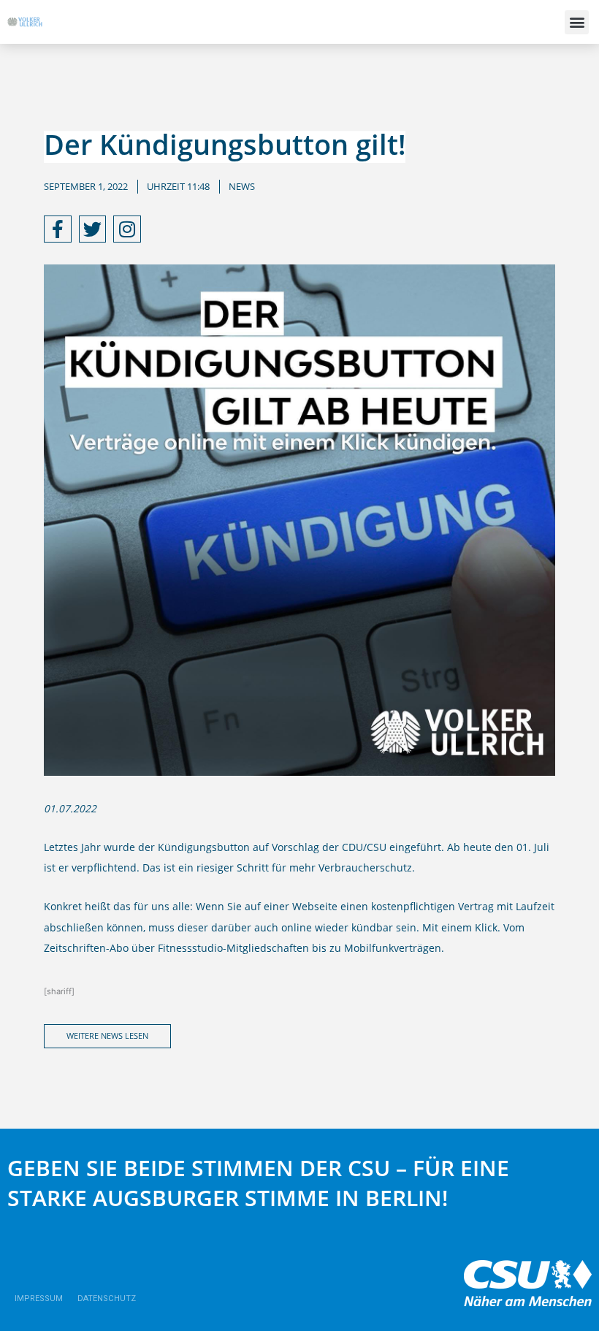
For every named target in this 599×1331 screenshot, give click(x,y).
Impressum (39, 1298)
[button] (577, 22)
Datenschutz (106, 1298)
